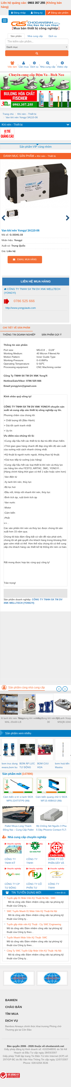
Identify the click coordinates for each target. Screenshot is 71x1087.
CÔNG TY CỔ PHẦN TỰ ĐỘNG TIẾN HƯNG (34, 886)
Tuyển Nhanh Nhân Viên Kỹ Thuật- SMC (27, 937)
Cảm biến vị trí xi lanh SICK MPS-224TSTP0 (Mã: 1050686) (18, 799)
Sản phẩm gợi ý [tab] (52, 334)
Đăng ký (38, 12)
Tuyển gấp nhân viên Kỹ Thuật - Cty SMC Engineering (34, 924)
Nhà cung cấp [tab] (35, 36)
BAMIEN (11, 1000)
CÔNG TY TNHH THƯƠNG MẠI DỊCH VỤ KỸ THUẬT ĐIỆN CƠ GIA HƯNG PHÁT (34, 861)
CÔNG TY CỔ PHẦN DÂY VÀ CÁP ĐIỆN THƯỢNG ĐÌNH (56, 861)
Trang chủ (8, 114)
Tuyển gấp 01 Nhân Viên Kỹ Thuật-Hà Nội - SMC (31, 898)
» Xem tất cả (60, 893)
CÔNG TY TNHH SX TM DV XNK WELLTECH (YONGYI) (32, 291)
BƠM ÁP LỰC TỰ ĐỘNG (27, 765)
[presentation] (59, 688)
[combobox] (36, 47)
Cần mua (24, 66)
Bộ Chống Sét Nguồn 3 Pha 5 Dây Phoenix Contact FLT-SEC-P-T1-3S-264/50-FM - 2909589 (51, 828)
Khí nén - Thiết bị (26, 114)
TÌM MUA (11, 1013)
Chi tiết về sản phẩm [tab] (16, 327)
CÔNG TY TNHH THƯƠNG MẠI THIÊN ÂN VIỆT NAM (56, 886)
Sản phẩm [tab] (16, 36)
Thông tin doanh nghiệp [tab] (19, 334)
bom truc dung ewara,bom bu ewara (10, 765)
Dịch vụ (34, 66)
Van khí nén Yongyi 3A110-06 (22, 117)
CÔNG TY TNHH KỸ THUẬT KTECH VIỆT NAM (13, 861)
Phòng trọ (13, 1068)
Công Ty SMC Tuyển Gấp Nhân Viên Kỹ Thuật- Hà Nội (34, 950)
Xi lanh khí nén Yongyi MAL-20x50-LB (13, 720)
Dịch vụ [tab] (53, 36)
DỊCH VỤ (11, 1020)
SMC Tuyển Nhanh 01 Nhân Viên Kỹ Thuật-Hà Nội (32, 911)
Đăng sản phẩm (59, 12)
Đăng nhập (20, 12)
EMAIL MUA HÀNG (26, 259)
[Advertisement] (35, 646)
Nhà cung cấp (47, 66)
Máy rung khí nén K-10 (30, 718)
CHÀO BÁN (13, 1007)
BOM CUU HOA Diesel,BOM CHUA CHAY (44, 765)
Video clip (62, 66)
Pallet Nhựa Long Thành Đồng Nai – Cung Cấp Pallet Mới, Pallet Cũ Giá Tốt (18, 828)
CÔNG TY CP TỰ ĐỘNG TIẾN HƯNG (12, 886)
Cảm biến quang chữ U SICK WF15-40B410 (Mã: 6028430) (51, 799)
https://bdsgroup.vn (31, 1068)
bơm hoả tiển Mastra (62, 765)
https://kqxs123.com (52, 1068)
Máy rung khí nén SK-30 (48, 720)
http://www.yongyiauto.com (20, 307)
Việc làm (12, 66)
